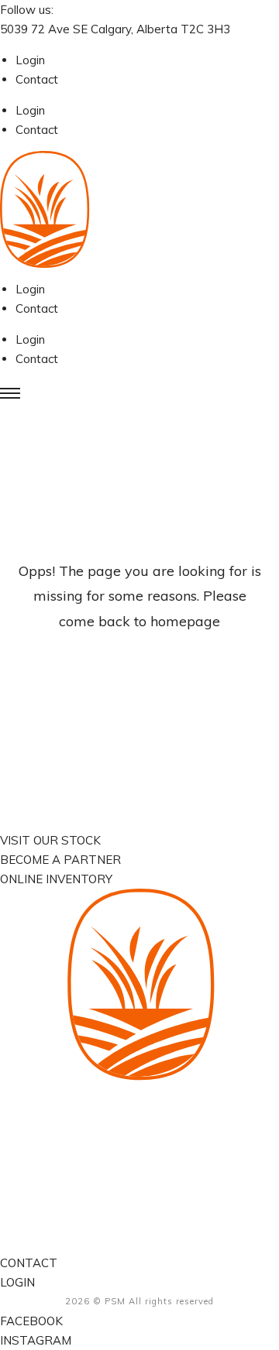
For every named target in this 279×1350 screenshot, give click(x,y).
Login (30, 60)
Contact (37, 79)
